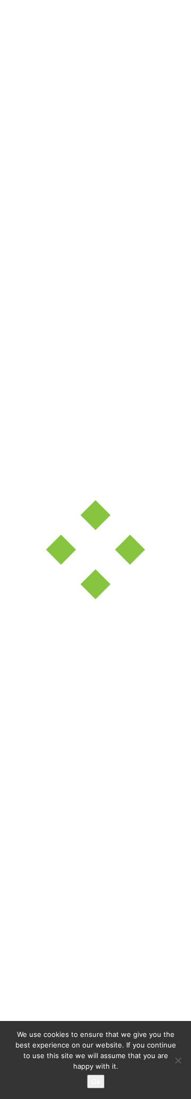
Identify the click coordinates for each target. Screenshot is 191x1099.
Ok (95, 1081)
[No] (177, 1060)
